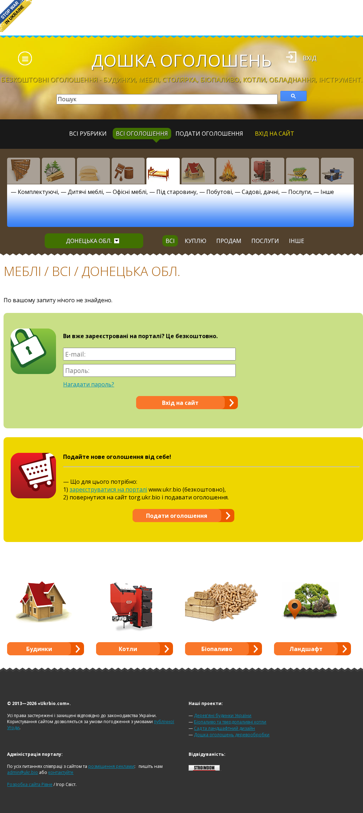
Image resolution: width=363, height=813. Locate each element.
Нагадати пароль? (88, 384)
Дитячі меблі (85, 192)
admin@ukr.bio (22, 772)
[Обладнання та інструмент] (337, 170)
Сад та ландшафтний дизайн (224, 728)
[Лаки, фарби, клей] (128, 170)
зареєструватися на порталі (108, 489)
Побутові (219, 192)
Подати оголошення (209, 133)
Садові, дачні (260, 192)
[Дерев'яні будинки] (198, 170)
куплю (195, 241)
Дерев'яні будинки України (222, 715)
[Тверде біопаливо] (232, 170)
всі (170, 241)
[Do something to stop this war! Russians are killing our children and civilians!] (16, 16)
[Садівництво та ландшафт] (302, 170)
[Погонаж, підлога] (93, 170)
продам (228, 241)
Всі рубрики (88, 133)
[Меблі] (162, 170)
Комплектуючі (38, 192)
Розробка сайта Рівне (29, 784)
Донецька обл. (89, 241)
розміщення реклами (111, 766)
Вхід (310, 58)
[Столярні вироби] (23, 170)
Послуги (299, 192)
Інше (327, 192)
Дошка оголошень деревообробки (231, 735)
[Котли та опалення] (267, 170)
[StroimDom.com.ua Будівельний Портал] (204, 769)
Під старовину (176, 192)
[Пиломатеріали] (58, 170)
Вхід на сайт (274, 133)
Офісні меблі (129, 192)
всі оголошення (142, 133)
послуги (265, 241)
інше (296, 241)
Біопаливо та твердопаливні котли (230, 722)
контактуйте (60, 772)
